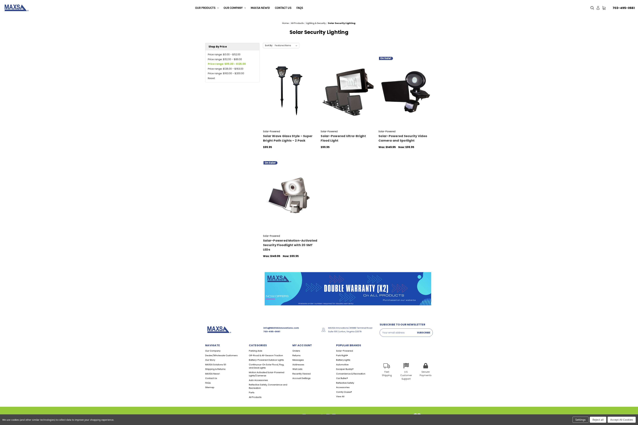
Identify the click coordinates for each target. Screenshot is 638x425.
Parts (251, 392)
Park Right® (342, 355)
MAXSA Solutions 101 (215, 364)
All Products (255, 397)
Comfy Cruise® (344, 392)
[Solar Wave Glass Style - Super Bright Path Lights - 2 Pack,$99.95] (290, 92)
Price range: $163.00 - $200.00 (226, 73)
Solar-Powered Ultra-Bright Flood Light (343, 138)
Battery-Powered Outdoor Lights (266, 360)
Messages (298, 360)
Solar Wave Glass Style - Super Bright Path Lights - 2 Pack (288, 138)
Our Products (205, 8)
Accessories (343, 387)
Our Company (233, 8)
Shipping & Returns (215, 369)
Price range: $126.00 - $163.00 (225, 68)
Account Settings (301, 378)
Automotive (342, 364)
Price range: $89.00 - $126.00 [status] (227, 64)
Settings (580, 420)
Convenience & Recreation (350, 373)
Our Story (210, 360)
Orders (296, 350)
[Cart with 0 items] (603, 7)
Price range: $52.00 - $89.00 (225, 59)
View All (340, 396)
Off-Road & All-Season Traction (266, 355)
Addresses (298, 364)
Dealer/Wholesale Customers (221, 355)
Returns (296, 355)
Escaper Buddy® (345, 369)
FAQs (299, 8)
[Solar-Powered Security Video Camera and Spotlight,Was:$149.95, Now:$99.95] (405, 92)
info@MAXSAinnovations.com (281, 327)
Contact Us (283, 8)
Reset (211, 78)
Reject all (598, 420)
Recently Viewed (301, 373)
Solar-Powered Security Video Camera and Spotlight (402, 138)
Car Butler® (342, 378)
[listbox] (286, 45)
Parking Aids (255, 350)
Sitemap (209, 387)
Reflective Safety (345, 382)
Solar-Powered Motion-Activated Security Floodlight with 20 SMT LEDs (290, 245)
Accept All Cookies (621, 420)
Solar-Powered (344, 350)
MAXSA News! (260, 8)
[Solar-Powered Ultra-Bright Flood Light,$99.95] (347, 92)
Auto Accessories (258, 380)
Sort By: (269, 45)
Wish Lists (297, 369)
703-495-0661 (624, 8)
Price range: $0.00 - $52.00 (224, 54)
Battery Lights (343, 360)
